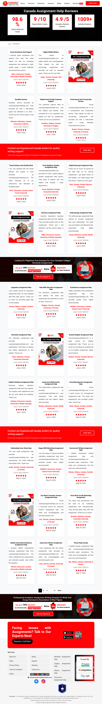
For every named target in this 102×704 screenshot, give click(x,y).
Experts (67, 3)
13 (54, 590)
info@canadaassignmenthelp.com (40, 677)
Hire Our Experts (42, 277)
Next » (60, 590)
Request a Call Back (22, 641)
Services (31, 3)
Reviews (78, 3)
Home (23, 3)
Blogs (59, 3)
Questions (41, 3)
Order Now (93, 3)
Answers (51, 3)
